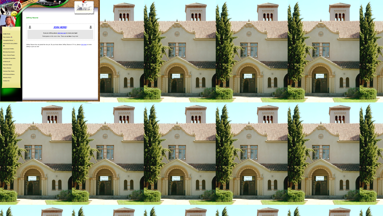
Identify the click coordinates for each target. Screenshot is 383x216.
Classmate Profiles (8, 49)
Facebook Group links (9, 58)
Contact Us (6, 81)
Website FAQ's (7, 77)
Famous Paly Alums (8, 71)
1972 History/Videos (9, 74)
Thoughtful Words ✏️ (9, 40)
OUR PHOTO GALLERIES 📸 (10, 44)
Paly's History (7, 68)
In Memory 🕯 (6, 61)
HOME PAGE (6, 34)
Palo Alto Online (7, 65)
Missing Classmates (9, 52)
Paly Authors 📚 (7, 37)
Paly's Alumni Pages (9, 55)
